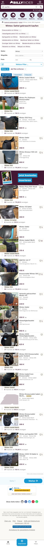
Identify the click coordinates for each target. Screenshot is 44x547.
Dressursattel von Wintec (10, 30)
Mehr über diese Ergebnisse (35, 473)
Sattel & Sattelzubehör (11, 22)
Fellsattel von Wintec (8, 46)
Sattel (20, 22)
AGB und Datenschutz (32, 521)
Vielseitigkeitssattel (26, 320)
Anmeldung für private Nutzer (22, 526)
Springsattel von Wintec (10, 37)
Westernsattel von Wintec (28, 37)
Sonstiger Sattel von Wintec (11, 43)
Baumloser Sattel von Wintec (30, 40)
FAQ (14, 521)
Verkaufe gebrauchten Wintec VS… (27, 294)
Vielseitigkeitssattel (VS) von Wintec (14, 33)
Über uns (7, 521)
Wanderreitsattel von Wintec (31, 43)
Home (8, 543)
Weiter (33, 481)
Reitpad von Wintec (24, 46)
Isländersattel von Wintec (10, 40)
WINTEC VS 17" (25, 260)
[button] (2, 3)
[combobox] (29, 51)
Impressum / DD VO (22, 523)
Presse (19, 521)
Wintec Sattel (24, 137)
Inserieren (22, 542)
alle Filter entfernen (18, 69)
